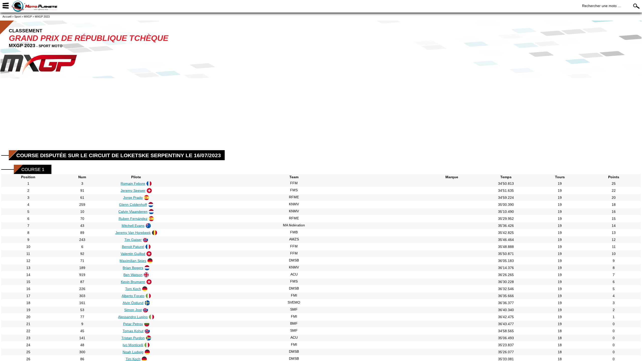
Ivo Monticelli (133, 345)
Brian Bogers (133, 268)
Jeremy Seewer (133, 191)
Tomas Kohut (133, 331)
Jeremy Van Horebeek (133, 233)
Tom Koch (133, 289)
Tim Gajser (133, 240)
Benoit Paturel (133, 247)
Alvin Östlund (133, 303)
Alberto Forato (133, 296)
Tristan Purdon (133, 338)
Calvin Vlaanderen (132, 212)
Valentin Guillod (133, 254)
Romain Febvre (133, 184)
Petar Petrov (133, 324)
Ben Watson (132, 275)
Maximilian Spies (133, 261)
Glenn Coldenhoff (133, 205)
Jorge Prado (133, 198)
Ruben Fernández (133, 219)
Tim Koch (133, 359)
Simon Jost (133, 310)
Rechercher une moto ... (601, 6)
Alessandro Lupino (133, 317)
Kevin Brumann (133, 282)
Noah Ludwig (133, 352)
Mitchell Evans (133, 226)
